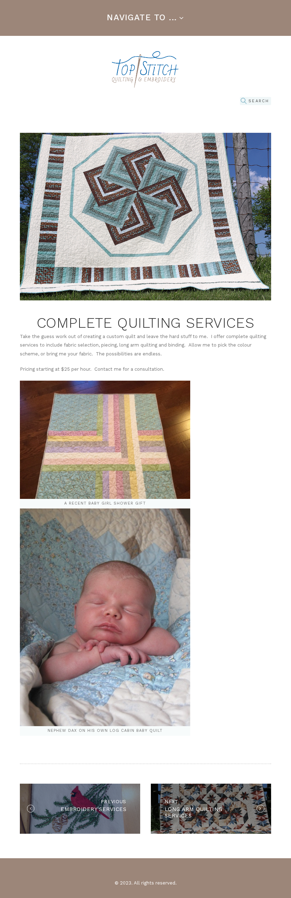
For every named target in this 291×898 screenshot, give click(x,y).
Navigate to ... (142, 17)
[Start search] (243, 101)
